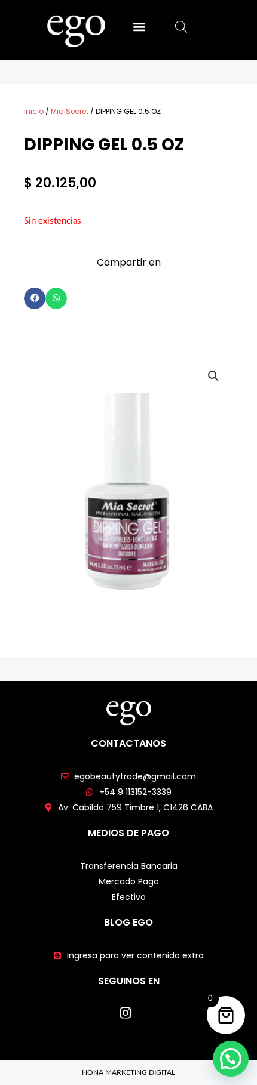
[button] (139, 26)
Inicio (34, 111)
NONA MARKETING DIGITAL (128, 1072)
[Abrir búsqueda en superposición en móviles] (181, 27)
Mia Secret (69, 111)
